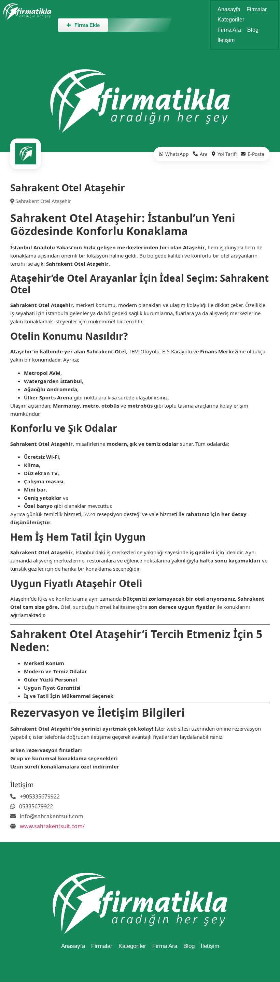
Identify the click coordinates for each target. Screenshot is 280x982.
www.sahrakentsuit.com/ (52, 826)
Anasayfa (229, 9)
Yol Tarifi (227, 154)
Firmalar (257, 9)
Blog (252, 30)
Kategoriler (231, 20)
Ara (204, 154)
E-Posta (256, 154)
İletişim (226, 40)
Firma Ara (229, 30)
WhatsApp (177, 154)
